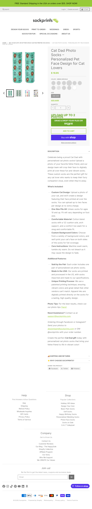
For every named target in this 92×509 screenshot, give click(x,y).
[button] (10, 93)
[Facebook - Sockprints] (3, 486)
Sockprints (22, 500)
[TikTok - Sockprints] (11, 486)
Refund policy (48, 500)
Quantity (54, 104)
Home (4, 43)
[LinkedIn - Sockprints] (23, 486)
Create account (73, 9)
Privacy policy (60, 500)
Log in (64, 9)
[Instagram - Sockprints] (7, 486)
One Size (55, 96)
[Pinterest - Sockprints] (15, 486)
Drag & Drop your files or (69, 122)
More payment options (68, 143)
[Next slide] (42, 93)
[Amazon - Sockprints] (26, 486)
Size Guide (55, 100)
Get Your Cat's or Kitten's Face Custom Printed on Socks (29, 43)
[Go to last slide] (4, 93)
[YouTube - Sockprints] (19, 486)
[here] (64, 307)
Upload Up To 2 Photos (63, 116)
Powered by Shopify (35, 500)
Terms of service (72, 500)
